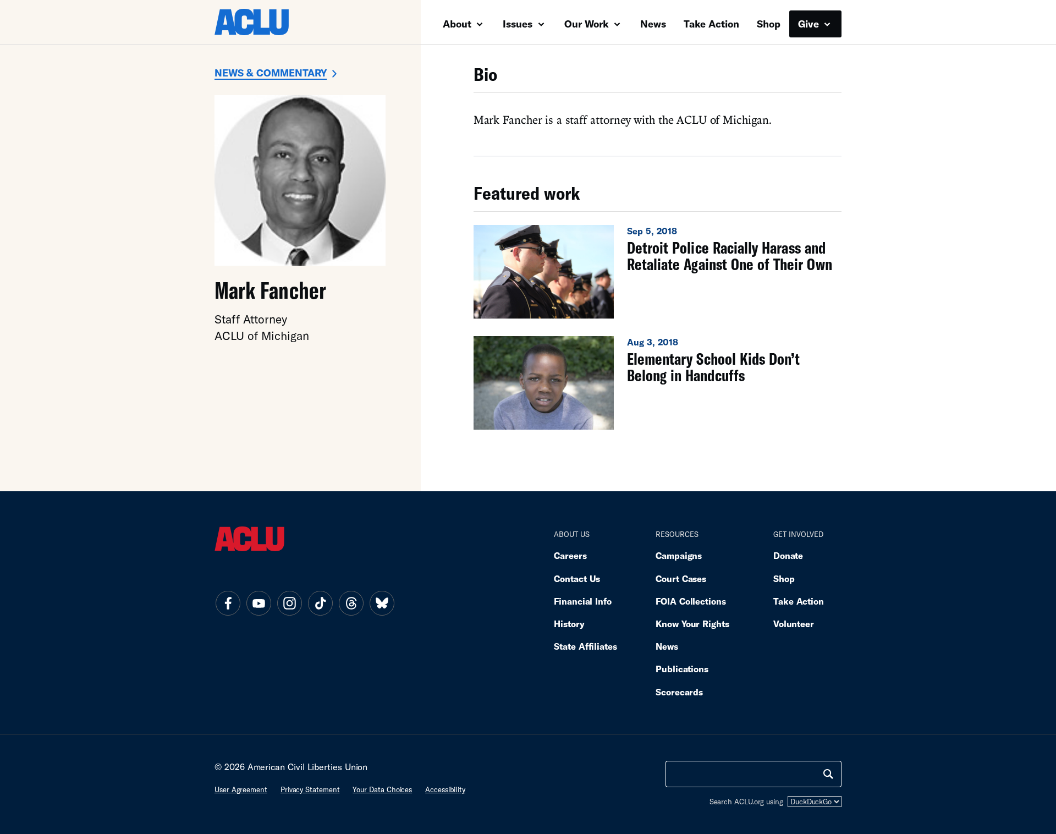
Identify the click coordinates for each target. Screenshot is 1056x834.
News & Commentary (271, 73)
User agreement (241, 789)
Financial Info (583, 601)
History (569, 623)
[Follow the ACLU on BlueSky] (382, 603)
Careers (570, 555)
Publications (682, 668)
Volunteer (793, 623)
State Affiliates (585, 646)
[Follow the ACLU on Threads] (351, 603)
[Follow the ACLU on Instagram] (289, 603)
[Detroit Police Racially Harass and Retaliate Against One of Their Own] (658, 272)
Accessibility (445, 789)
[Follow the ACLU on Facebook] (228, 603)
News (653, 24)
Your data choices (382, 789)
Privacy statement (310, 789)
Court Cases (681, 578)
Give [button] (810, 24)
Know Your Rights (692, 623)
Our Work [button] (588, 24)
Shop (768, 24)
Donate (788, 555)
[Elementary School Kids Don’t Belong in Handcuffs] (658, 383)
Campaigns (679, 555)
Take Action (711, 24)
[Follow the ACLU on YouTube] (258, 603)
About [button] (458, 24)
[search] (828, 774)
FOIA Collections (691, 601)
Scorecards (679, 692)
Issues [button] (519, 24)
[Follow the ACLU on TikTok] (320, 603)
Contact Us (577, 578)
